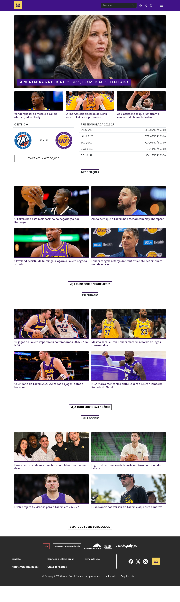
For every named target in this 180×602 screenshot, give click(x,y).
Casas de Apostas (57, 566)
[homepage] (18, 5)
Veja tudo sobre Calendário (90, 407)
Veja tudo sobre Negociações (90, 284)
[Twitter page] (146, 5)
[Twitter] (138, 561)
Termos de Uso (91, 559)
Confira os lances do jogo (43, 158)
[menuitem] (130, 561)
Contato (16, 559)
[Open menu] (162, 5)
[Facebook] (130, 561)
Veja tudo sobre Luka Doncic (90, 526)
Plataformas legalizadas (25, 566)
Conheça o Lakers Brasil (60, 559)
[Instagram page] (151, 5)
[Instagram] (145, 561)
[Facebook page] (141, 5)
